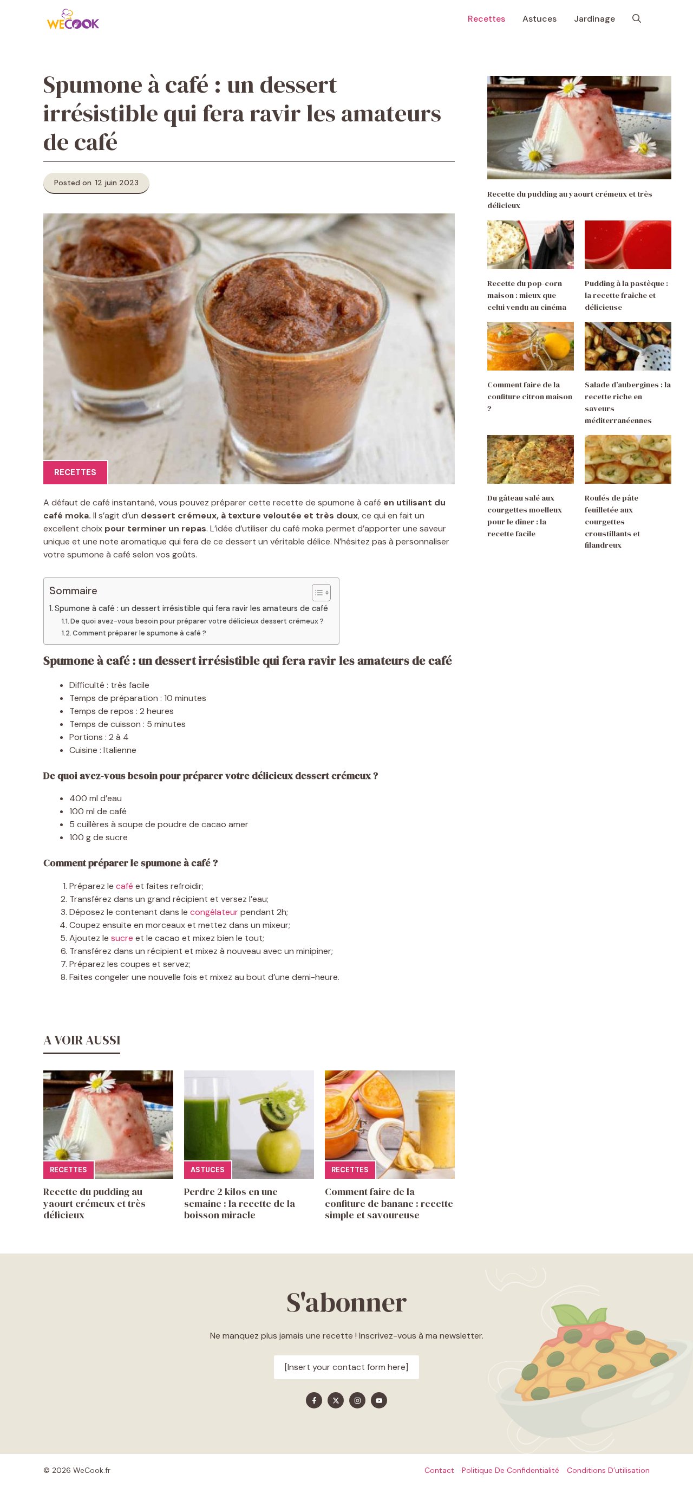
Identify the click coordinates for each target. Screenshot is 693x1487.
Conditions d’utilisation (608, 1470)
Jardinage (594, 18)
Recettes (486, 18)
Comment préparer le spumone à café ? (139, 633)
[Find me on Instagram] (357, 1400)
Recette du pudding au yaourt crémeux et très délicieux (94, 1203)
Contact (439, 1470)
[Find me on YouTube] (379, 1400)
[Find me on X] (336, 1400)
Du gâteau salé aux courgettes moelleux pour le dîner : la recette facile (524, 515)
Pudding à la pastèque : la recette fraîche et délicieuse (626, 295)
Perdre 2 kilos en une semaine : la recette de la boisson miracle (239, 1203)
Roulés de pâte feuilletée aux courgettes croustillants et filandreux (612, 521)
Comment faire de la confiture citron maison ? (529, 396)
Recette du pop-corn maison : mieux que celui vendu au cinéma (526, 295)
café (124, 886)
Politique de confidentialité (510, 1470)
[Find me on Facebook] (314, 1400)
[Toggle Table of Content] (316, 592)
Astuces (539, 18)
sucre (122, 938)
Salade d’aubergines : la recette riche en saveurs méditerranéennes (628, 402)
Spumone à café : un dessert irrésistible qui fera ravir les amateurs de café (191, 608)
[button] (637, 19)
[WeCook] (73, 19)
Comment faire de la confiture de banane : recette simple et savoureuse (389, 1203)
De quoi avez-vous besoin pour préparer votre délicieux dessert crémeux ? (197, 621)
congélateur (214, 912)
